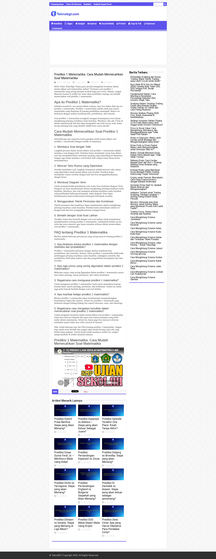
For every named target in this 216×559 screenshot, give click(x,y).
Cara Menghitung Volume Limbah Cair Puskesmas (146, 272)
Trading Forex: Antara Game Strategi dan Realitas (144, 212)
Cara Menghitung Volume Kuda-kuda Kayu (146, 232)
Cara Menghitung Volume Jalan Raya (145, 267)
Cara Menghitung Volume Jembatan (142, 218)
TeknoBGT (57, 555)
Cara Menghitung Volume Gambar (142, 278)
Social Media (108, 23)
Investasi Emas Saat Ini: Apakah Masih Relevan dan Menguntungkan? (145, 187)
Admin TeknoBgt (64, 82)
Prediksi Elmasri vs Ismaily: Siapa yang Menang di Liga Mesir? (64, 524)
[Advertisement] (108, 48)
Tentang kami (57, 4)
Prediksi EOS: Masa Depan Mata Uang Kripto (89, 522)
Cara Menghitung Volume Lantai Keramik (146, 223)
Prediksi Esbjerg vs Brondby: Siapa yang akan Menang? (112, 457)
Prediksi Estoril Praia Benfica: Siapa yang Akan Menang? (64, 423)
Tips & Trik (136, 23)
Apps (69, 23)
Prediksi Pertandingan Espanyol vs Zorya (88, 455)
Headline (58, 23)
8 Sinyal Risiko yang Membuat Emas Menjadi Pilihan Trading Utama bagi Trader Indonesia (145, 172)
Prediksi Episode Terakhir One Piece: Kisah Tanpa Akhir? (112, 423)
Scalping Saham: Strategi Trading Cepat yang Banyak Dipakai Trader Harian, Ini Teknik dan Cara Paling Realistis (146, 106)
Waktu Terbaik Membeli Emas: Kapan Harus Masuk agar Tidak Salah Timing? (145, 155)
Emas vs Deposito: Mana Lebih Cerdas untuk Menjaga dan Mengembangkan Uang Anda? (145, 139)
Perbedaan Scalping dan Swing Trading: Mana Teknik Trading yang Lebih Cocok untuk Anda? (145, 79)
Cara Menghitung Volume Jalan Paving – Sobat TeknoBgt (145, 243)
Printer (122, 23)
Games (93, 23)
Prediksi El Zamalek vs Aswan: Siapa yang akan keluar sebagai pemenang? (112, 490)
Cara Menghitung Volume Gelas (145, 228)
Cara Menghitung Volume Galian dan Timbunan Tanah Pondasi (146, 238)
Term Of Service (73, 4)
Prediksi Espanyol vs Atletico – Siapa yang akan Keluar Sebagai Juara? (88, 425)
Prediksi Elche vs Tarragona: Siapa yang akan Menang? (64, 487)
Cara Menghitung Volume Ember (146, 257)
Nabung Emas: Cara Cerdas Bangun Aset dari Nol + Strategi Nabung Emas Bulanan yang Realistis (146, 163)
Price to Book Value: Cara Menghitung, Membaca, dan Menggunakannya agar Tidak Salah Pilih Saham (144, 131)
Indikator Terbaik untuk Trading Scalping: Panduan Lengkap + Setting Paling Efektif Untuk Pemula (145, 195)
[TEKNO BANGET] (65, 13)
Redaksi (87, 4)
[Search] (165, 4)
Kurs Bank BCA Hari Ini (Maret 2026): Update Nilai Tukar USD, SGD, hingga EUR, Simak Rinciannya (145, 87)
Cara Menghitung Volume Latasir (146, 248)
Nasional (150, 23)
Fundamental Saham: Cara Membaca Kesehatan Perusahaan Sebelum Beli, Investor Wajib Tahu (143, 97)
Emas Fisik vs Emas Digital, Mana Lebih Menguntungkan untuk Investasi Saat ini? (144, 147)
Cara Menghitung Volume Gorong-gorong (142, 252)
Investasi (57, 28)
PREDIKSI (94, 82)
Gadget (81, 23)
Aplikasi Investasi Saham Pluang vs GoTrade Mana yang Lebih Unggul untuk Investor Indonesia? (146, 122)
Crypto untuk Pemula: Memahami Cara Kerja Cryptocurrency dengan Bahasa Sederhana (146, 179)
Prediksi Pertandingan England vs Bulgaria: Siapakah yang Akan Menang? (87, 490)
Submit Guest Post (102, 4)
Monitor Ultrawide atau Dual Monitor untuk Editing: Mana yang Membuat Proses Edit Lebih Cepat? (146, 205)
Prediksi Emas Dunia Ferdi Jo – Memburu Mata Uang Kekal (64, 457)
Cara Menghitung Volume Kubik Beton (145, 261)
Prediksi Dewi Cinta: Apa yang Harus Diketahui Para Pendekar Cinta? (111, 526)
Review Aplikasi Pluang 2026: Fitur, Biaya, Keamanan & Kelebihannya (144, 115)
